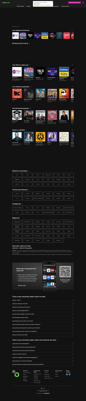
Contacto (46, 372)
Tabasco (69, 235)
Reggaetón (17, 179)
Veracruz (38, 240)
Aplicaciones (47, 374)
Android (56, 376)
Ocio (38, 207)
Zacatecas (58, 240)
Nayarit (37, 231)
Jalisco (68, 226)
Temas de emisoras (65, 6)
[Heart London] (66, 35)
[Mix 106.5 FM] (52, 35)
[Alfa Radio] (30, 35)
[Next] (72, 29)
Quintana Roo (27, 235)
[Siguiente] (72, 64)
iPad (56, 374)
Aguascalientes (17, 221)
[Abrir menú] (83, 2)
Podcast (28, 6)
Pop (17, 174)
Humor (27, 207)
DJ (17, 198)
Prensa (24, 374)
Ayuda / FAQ (47, 376)
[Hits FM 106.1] (15, 35)
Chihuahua (58, 221)
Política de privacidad (36, 376)
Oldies (48, 179)
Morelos (27, 231)
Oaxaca (58, 231)
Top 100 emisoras (20, 6)
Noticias (17, 193)
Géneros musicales (54, 6)
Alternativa (27, 179)
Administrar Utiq (37, 380)
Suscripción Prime (48, 378)
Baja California (27, 221)
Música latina (48, 174)
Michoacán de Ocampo (17, 231)
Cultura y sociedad (17, 207)
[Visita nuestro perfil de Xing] (69, 374)
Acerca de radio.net (27, 372)
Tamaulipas (17, 240)
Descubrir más (22, 285)
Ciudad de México (68, 221)
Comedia (27, 198)
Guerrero (48, 226)
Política (48, 193)
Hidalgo (58, 226)
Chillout (69, 174)
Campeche (38, 221)
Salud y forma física (69, 207)
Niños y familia (69, 212)
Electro (58, 174)
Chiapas (48, 221)
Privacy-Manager (37, 382)
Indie (38, 179)
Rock (27, 174)
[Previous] (68, 29)
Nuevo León (48, 231)
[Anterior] (68, 64)
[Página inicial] (12, 26)
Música (68, 198)
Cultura (27, 193)
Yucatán (48, 240)
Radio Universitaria (38, 198)
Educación (58, 207)
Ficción (58, 212)
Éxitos (38, 174)
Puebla (68, 231)
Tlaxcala (27, 240)
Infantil (68, 193)
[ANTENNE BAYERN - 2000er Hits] (44, 35)
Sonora (58, 235)
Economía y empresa (48, 212)
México (43, 388)
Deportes (38, 193)
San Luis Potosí (38, 235)
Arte (38, 212)
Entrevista (48, 198)
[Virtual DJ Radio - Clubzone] (59, 35)
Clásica (68, 184)
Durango (27, 226)
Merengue (59, 179)
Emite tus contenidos (25, 380)
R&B (48, 184)
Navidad (58, 198)
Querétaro (17, 235)
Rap (58, 184)
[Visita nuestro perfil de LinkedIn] (66, 374)
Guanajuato (38, 226)
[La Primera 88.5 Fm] (37, 35)
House (69, 179)
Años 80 (17, 184)
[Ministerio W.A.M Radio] (23, 35)
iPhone (56, 372)
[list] (43, 35)
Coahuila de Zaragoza (17, 226)
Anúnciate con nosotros (26, 377)
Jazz (27, 184)
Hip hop (37, 184)
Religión (58, 193)
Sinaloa (48, 235)
